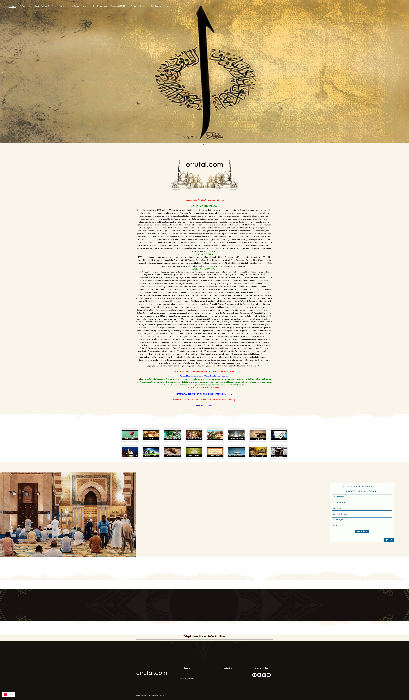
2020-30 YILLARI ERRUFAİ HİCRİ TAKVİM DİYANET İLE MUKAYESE (204, 372)
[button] (2, 71)
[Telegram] (264, 675)
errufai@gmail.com (187, 679)
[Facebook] (254, 675)
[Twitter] (259, 675)
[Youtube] (269, 675)
